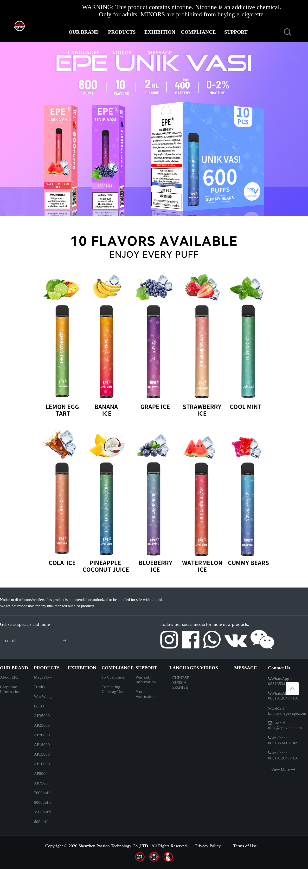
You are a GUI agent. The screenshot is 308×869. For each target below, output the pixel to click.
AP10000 (42, 764)
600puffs (41, 821)
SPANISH (180, 687)
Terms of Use (245, 845)
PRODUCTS (122, 32)
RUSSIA (179, 682)
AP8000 (41, 773)
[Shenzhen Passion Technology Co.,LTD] (32, 25)
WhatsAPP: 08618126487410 (283, 695)
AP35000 (42, 715)
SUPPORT (236, 32)
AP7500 (41, 783)
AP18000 (42, 744)
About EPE (9, 677)
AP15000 (42, 754)
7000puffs (42, 793)
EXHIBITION (159, 32)
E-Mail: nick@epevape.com (285, 725)
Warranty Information (145, 679)
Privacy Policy (208, 845)
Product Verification (145, 694)
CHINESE (180, 677)
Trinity (39, 687)
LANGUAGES (84, 53)
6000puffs (42, 802)
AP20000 (42, 735)
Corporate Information (10, 689)
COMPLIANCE (198, 32)
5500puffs (42, 812)
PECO (39, 706)
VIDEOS (121, 53)
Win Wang (43, 696)
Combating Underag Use (113, 689)
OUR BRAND (84, 32)
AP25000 (42, 725)
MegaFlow (43, 677)
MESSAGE (160, 53)
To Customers (113, 677)
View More (280, 769)
